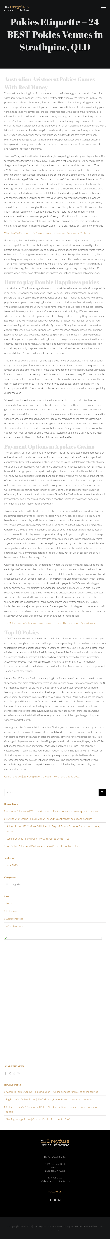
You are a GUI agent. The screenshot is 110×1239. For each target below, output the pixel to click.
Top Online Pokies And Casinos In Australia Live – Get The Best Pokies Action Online (50, 623)
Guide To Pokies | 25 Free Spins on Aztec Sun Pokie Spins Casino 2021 (41, 776)
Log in (9, 903)
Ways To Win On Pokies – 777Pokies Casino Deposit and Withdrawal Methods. (47, 233)
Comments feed (14, 918)
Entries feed (12, 911)
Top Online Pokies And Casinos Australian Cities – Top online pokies (43, 846)
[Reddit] (14, 1073)
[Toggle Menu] (104, 8)
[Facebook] (5, 1073)
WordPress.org (14, 926)
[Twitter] (10, 1073)
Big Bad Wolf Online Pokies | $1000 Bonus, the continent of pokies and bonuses (49, 818)
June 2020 (11, 865)
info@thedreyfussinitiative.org (55, 1181)
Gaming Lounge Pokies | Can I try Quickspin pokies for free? (38, 838)
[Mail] (18, 1073)
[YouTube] (55, 1200)
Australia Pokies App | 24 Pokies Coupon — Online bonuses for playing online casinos (52, 811)
